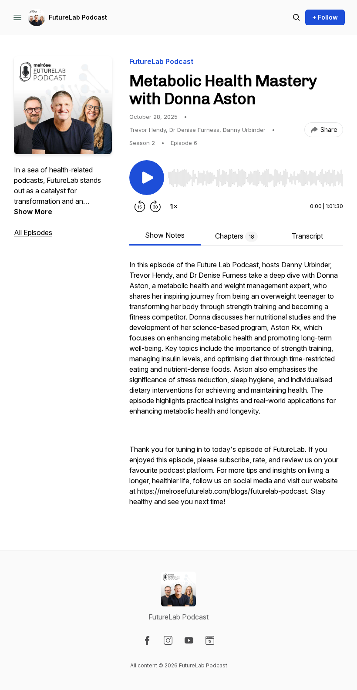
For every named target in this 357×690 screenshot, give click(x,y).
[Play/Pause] (146, 177)
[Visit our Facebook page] (147, 640)
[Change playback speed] (173, 206)
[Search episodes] (296, 17)
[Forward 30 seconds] (155, 206)
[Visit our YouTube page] (189, 640)
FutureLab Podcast (78, 17)
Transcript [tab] (307, 236)
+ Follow (325, 17)
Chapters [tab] (234, 236)
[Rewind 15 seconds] (140, 206)
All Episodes (33, 232)
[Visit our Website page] (209, 640)
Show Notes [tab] (165, 235)
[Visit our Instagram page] (168, 640)
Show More (33, 211)
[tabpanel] (236, 387)
